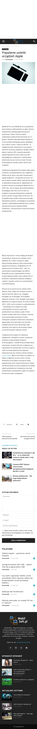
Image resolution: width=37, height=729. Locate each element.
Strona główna (6, 46)
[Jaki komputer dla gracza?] (7, 706)
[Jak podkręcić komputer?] (7, 697)
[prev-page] (16, 485)
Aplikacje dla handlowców (12, 592)
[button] (3, 41)
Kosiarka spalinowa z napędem (23, 679)
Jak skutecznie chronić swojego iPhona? (27, 437)
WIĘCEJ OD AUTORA (9, 448)
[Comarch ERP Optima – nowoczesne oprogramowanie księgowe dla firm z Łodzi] (7, 466)
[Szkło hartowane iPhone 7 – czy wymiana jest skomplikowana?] (7, 672)
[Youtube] (27, 648)
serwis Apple (6, 355)
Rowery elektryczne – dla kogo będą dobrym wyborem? (22, 478)
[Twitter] (21, 648)
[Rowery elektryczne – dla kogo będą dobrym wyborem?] (7, 478)
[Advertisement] (18, 19)
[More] (28, 425)
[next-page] (20, 485)
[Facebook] (11, 648)
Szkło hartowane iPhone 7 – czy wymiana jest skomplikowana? (22, 671)
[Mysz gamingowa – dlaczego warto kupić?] (7, 716)
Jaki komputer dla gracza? (22, 704)
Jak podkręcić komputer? (21, 695)
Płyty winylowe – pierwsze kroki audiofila (9, 437)
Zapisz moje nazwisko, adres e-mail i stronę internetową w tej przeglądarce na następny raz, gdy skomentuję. (17, 533)
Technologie (15, 46)
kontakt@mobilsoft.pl (23, 642)
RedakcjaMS (9, 59)
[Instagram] (16, 648)
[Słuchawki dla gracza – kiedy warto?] (7, 662)
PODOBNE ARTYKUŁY (10, 445)
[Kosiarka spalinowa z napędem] (7, 682)
